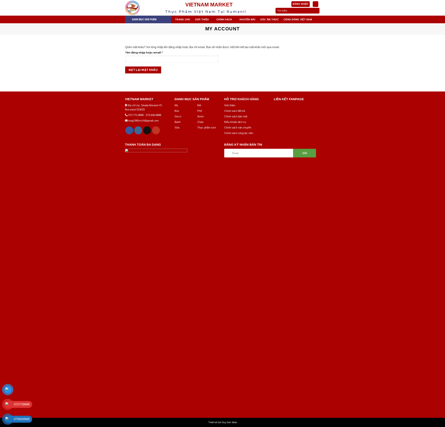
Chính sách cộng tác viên (238, 133)
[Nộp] (316, 11)
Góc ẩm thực (269, 19)
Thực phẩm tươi (206, 127)
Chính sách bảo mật (235, 116)
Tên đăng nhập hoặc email (147, 53)
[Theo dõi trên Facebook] (129, 130)
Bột (199, 105)
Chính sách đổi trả (234, 110)
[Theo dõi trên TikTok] (147, 130)
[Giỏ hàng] (315, 4)
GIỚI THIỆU (202, 19)
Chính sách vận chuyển (237, 127)
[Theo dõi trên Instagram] (138, 130)
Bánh (177, 121)
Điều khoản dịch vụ (235, 121)
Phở (199, 110)
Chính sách (224, 19)
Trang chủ (182, 19)
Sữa (177, 127)
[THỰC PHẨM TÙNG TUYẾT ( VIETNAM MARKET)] (142, 8)
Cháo (200, 121)
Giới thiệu (229, 105)
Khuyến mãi (247, 19)
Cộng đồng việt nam (298, 19)
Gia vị (178, 116)
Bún (177, 110)
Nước (200, 116)
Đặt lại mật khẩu (143, 70)
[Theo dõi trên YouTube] (156, 130)
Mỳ (176, 105)
